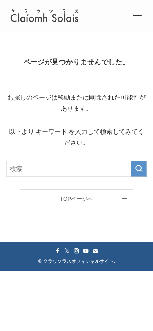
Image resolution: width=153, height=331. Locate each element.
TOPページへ (76, 199)
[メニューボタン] (137, 15)
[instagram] (76, 251)
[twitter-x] (67, 251)
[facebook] (57, 251)
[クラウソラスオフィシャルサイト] (44, 15)
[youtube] (85, 251)
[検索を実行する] (139, 169)
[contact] (95, 251)
